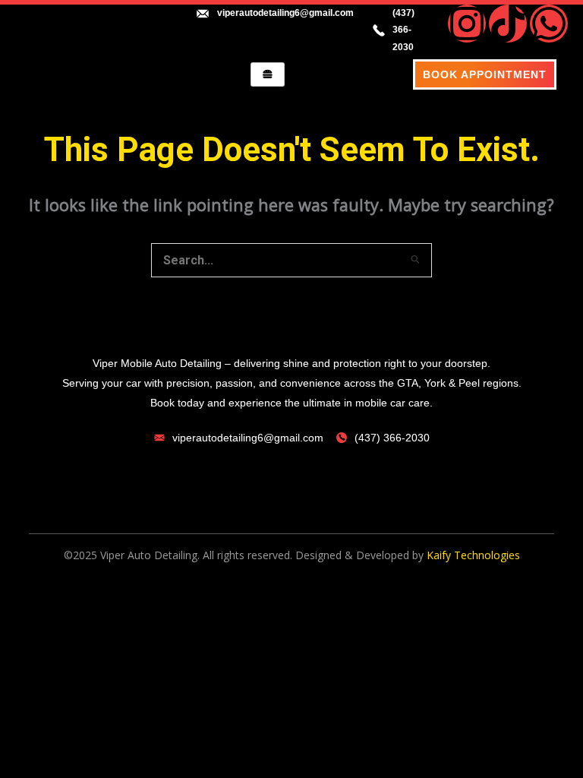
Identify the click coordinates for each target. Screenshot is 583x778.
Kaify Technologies (473, 555)
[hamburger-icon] (268, 74)
